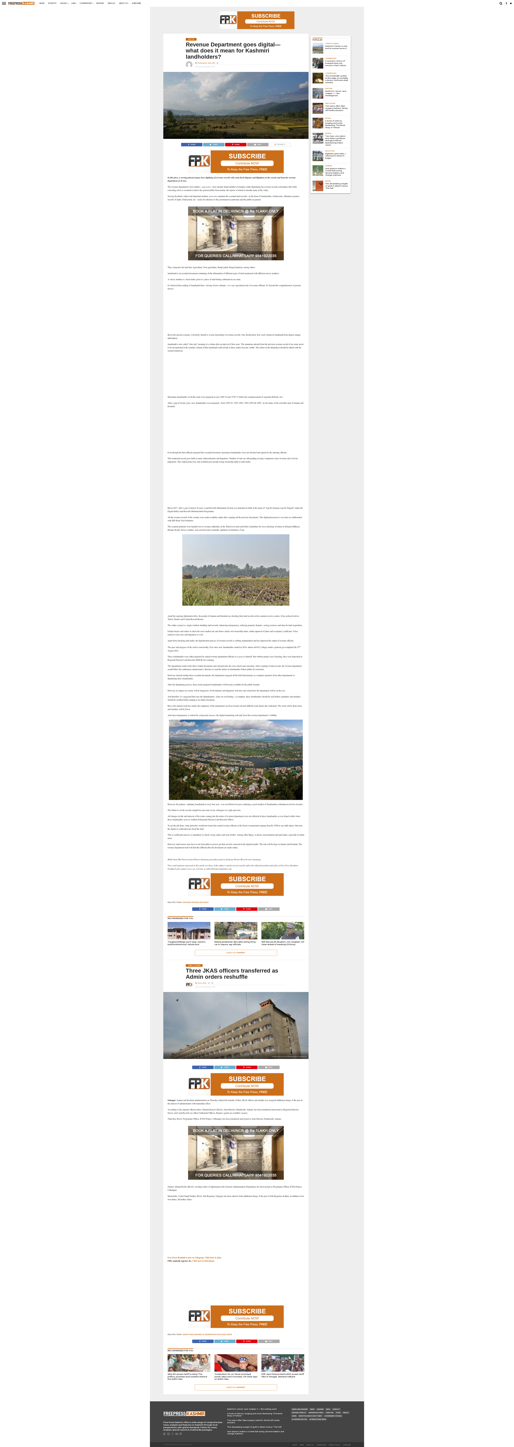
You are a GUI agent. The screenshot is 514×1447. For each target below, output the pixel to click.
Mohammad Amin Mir (206, 63)
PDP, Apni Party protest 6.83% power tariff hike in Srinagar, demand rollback (282, 1375)
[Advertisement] (236, 311)
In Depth (52, 3)
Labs (73, 3)
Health (346, 1413)
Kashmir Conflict (299, 1413)
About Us (123, 3)
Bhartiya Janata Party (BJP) (310, 1416)
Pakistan (329, 1413)
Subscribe (136, 3)
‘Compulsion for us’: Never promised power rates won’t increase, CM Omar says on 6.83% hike (235, 1376)
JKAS (223, 1334)
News (41, 3)
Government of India (333, 1416)
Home (295, 1445)
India (328, 1409)
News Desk (202, 983)
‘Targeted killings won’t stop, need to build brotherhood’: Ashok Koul (186, 943)
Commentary (86, 3)
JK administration (211, 1334)
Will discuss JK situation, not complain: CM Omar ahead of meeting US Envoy (282, 943)
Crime (294, 1416)
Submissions (321, 1445)
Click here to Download (203, 1260)
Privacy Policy (334, 1445)
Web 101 (111, 3)
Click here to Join (213, 1257)
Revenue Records (200, 902)
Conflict (336, 1409)
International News (317, 1419)
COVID (338, 1413)
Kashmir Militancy (316, 1413)
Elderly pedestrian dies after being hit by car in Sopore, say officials (235, 943)
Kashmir (186, 902)
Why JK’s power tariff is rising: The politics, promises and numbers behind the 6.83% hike (187, 1376)
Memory (100, 3)
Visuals (63, 3)
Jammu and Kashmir (192, 1334)
